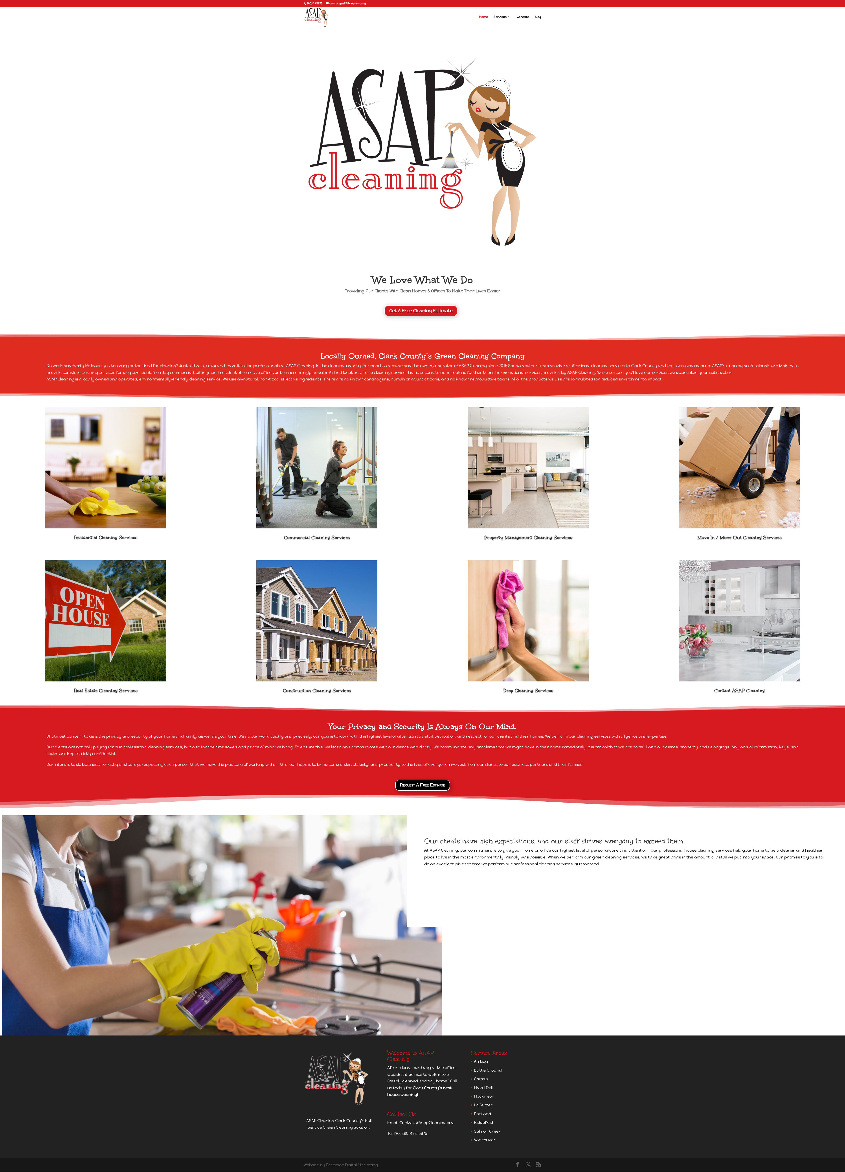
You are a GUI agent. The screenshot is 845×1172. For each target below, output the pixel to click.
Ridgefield (483, 1122)
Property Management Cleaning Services (528, 537)
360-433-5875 (414, 1133)
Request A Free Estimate (422, 785)
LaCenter (483, 1104)
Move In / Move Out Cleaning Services (739, 537)
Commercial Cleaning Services (317, 537)
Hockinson (484, 1096)
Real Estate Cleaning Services (106, 690)
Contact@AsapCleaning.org (426, 1122)
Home (483, 17)
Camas (481, 1078)
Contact (523, 17)
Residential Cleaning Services (105, 537)
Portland (482, 1113)
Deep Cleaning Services (528, 690)
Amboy (481, 1061)
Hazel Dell (483, 1087)
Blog (538, 17)
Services (500, 17)
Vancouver (485, 1139)
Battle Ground (488, 1070)
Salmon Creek (487, 1131)
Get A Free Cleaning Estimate (421, 311)
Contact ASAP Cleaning (739, 690)
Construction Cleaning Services (317, 690)
